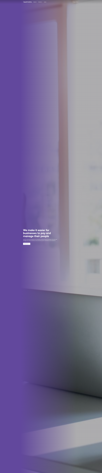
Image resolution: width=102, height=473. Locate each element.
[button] (35, 2)
